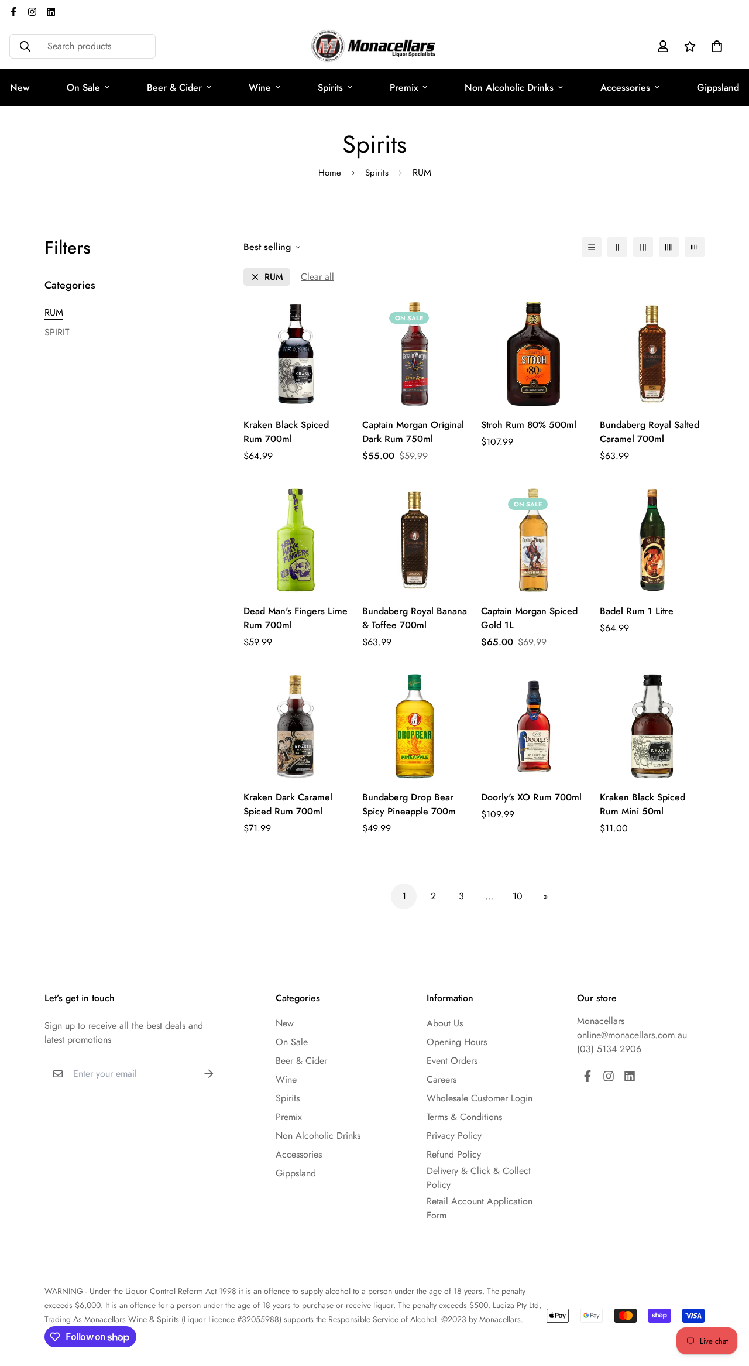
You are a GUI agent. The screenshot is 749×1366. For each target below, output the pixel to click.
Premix (404, 87)
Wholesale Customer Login (479, 1098)
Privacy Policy (454, 1135)
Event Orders (452, 1060)
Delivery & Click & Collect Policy (479, 1178)
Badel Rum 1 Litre (637, 611)
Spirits (330, 87)
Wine (260, 87)
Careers (441, 1079)
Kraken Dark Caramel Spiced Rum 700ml (287, 804)
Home (329, 172)
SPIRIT (56, 332)
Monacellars (600, 1021)
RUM (53, 312)
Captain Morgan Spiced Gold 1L (529, 618)
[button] (714, 46)
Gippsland (296, 1173)
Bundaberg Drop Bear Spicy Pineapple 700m (409, 804)
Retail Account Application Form (479, 1208)
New (285, 1023)
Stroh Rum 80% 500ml (528, 425)
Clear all (317, 276)
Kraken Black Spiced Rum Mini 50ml (642, 804)
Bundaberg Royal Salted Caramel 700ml (649, 432)
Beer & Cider (174, 87)
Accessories (625, 87)
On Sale (83, 87)
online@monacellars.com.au (632, 1035)
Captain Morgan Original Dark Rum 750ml (413, 432)
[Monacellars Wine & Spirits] (374, 46)
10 (518, 896)
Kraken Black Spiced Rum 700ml (286, 432)
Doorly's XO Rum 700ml (531, 797)
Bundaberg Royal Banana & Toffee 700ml (414, 618)
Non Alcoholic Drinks (509, 87)
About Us (445, 1023)
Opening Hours (457, 1042)
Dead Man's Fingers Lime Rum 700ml (295, 618)
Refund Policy (454, 1154)
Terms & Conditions (464, 1117)
